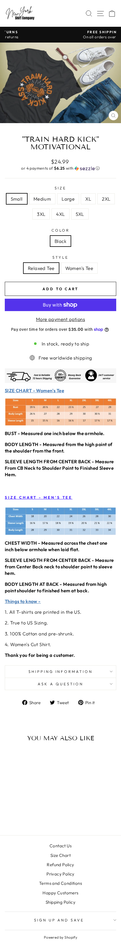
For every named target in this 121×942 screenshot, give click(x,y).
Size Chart (60, 855)
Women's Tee (79, 268)
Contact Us (60, 845)
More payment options (60, 319)
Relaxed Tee (41, 268)
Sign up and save (59, 920)
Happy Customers (60, 893)
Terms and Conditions (60, 883)
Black (60, 241)
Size (60, 188)
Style (60, 257)
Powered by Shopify (60, 937)
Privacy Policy (60, 874)
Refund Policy (60, 864)
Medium (42, 199)
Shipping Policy (60, 902)
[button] (60, 168)
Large (68, 199)
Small (17, 199)
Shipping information (60, 671)
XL (88, 199)
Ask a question (60, 684)
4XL (60, 214)
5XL (80, 214)
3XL (41, 214)
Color (60, 230)
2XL (106, 199)
